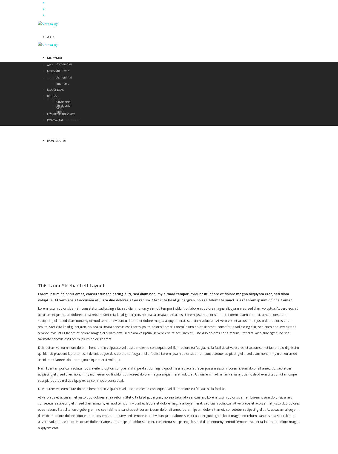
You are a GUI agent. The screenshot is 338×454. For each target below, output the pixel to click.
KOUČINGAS (55, 89)
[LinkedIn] (48, 9)
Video (60, 108)
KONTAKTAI (55, 120)
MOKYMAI (54, 58)
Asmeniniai (64, 64)
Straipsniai (63, 102)
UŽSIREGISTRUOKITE (63, 120)
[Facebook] (48, 3)
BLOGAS (54, 99)
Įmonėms (62, 70)
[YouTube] (48, 15)
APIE (50, 37)
